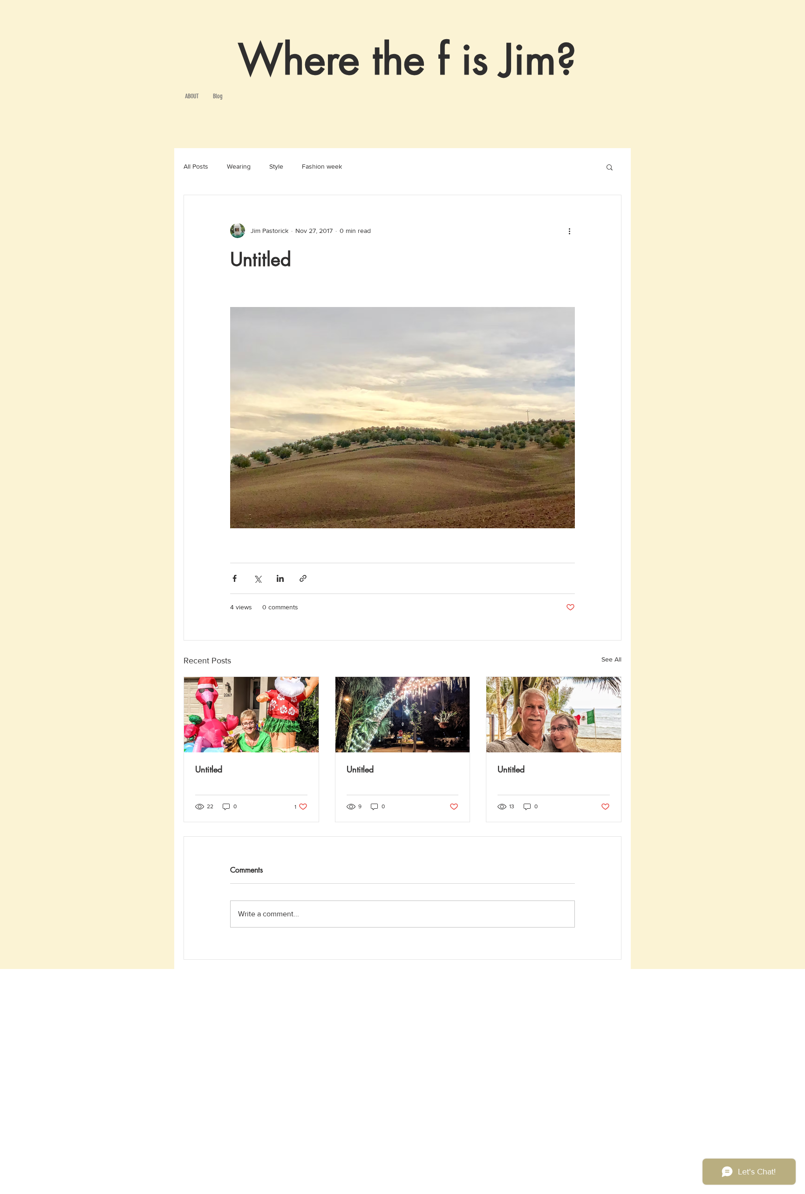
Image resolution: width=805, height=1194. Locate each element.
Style (276, 166)
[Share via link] (303, 578)
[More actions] (569, 230)
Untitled (208, 769)
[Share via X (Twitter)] (257, 578)
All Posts (196, 166)
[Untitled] (251, 714)
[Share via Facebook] (234, 578)
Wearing (239, 166)
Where (299, 59)
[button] (609, 167)
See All (611, 659)
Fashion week (322, 166)
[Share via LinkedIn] (280, 578)
